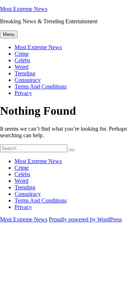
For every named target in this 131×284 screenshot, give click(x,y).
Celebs (22, 60)
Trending (25, 73)
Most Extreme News (23, 9)
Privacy (23, 93)
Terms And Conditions (41, 86)
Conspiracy (28, 80)
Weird (21, 67)
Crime (22, 54)
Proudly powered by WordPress (85, 219)
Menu (9, 34)
